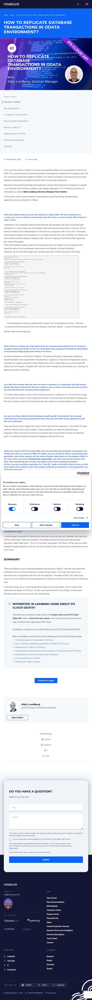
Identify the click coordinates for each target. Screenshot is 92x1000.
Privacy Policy (51, 993)
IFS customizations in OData (27, 658)
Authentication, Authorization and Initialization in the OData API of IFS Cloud (48, 651)
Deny (17, 525)
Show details (78, 518)
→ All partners (26, 929)
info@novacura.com (12, 894)
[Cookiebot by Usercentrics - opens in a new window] (78, 473)
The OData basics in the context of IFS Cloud (34, 640)
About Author (17, 717)
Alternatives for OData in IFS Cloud (30, 647)
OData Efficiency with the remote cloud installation (37, 654)
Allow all (75, 525)
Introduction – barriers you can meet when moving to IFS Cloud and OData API (46, 629)
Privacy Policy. (13, 848)
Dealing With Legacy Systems (27, 662)
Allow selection (46, 525)
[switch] (32, 508)
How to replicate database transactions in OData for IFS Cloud (42, 644)
